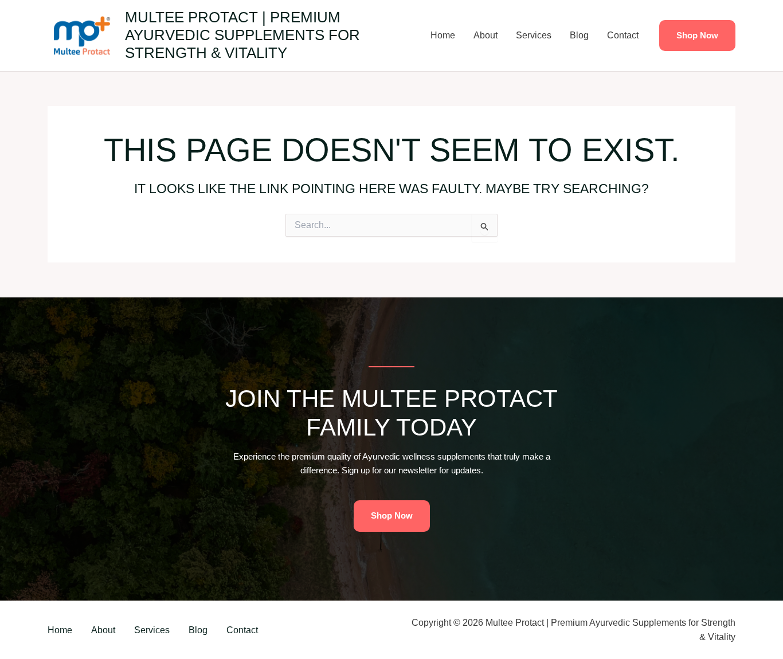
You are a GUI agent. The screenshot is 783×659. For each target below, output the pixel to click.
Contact (623, 35)
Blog (579, 35)
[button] (697, 36)
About (485, 35)
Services (533, 35)
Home (442, 35)
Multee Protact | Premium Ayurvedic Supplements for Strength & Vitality (242, 35)
